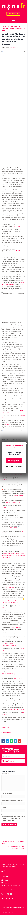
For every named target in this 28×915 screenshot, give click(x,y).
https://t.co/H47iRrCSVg (8, 674)
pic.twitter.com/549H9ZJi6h (9, 528)
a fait (17, 324)
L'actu (4, 26)
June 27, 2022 (17, 226)
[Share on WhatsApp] (11, 741)
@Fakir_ (21, 410)
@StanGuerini (10, 587)
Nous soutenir (9, 898)
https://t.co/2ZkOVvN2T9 (8, 643)
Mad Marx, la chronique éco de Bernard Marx (13, 28)
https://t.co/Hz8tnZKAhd (17, 709)
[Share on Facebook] (3, 741)
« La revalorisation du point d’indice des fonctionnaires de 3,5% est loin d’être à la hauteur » (13, 555)
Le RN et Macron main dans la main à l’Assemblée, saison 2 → (14, 847)
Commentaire (5, 774)
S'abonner (6, 871)
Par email (6, 883)
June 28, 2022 (18, 679)
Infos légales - (6, 907)
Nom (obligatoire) (6, 794)
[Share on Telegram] (15, 741)
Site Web (3, 808)
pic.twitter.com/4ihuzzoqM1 (14, 475)
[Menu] (13, 20)
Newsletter (7, 880)
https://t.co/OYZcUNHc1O (8, 601)
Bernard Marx (14, 47)
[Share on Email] (19, 741)
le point (7, 424)
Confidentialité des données (17, 907)
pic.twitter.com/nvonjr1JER (9, 645)
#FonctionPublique (19, 495)
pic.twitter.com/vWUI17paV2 (9, 603)
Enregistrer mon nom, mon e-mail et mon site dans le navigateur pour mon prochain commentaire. (13, 818)
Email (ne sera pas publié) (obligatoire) (12, 801)
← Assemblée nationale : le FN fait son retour (12, 842)
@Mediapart (5, 412)
